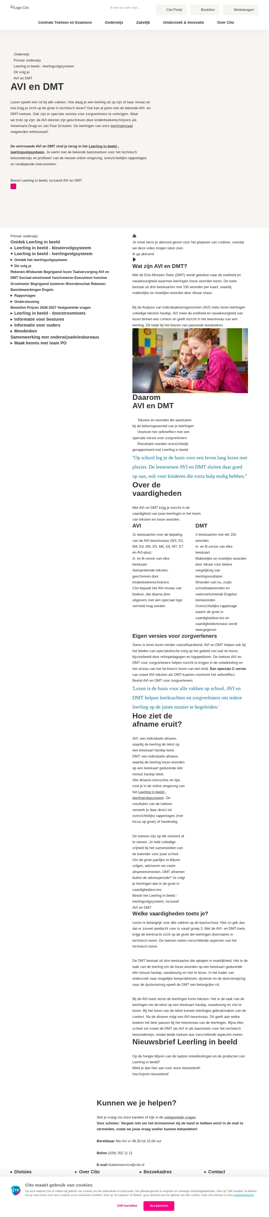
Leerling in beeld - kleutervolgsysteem (53, 248)
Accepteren (159, 1206)
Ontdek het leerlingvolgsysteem (41, 260)
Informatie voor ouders (38, 325)
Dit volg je (21, 72)
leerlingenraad (122, 126)
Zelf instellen (127, 1206)
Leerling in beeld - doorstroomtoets (50, 313)
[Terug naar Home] (21, 15)
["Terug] (13, 48)
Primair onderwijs (27, 60)
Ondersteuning (27, 302)
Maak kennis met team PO (41, 343)
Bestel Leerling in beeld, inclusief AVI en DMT (46, 180)
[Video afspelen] (134, 260)
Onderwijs (21, 54)
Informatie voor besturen (39, 319)
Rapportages (25, 296)
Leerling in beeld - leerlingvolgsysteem (44, 66)
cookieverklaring (243, 1195)
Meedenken (26, 331)
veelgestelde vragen (180, 1117)
